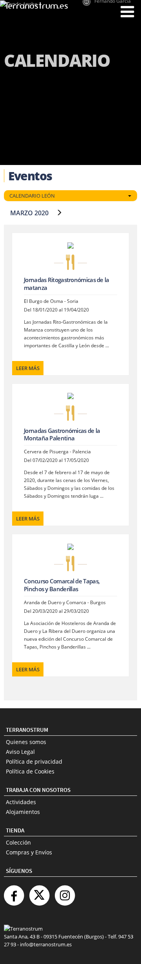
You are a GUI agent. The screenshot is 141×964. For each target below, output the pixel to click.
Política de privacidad (34, 761)
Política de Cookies (30, 771)
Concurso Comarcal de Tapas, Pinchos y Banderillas (61, 585)
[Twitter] (39, 892)
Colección (18, 842)
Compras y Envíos (29, 852)
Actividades (21, 802)
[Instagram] (64, 892)
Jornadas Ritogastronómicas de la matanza (66, 283)
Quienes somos (26, 742)
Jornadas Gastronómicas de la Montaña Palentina (62, 434)
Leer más (28, 368)
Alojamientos (23, 812)
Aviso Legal (20, 751)
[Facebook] (14, 892)
